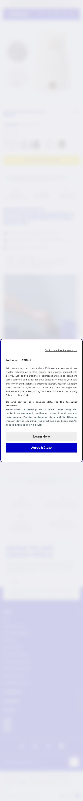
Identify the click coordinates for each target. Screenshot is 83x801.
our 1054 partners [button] (50, 368)
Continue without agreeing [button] (61, 350)
